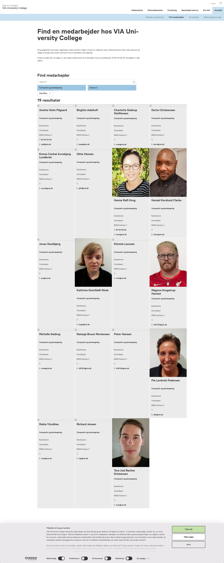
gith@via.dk (84, 188)
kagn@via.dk (84, 324)
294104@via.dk (122, 368)
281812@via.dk (85, 368)
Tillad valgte (189, 537)
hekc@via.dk (159, 234)
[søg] (134, 82)
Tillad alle (188, 529)
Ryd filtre (43, 93)
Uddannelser (137, 10)
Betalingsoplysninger (213, 17)
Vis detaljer (141, 558)
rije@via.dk (83, 458)
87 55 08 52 (121, 230)
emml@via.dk (47, 188)
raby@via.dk (46, 458)
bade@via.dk (84, 144)
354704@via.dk (160, 325)
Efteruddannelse (155, 10)
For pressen (194, 17)
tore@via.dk (121, 505)
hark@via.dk (121, 234)
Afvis (189, 545)
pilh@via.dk (158, 415)
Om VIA (206, 10)
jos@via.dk (45, 278)
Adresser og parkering (154, 17)
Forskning (172, 10)
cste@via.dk (121, 144)
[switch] (84, 558)
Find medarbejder (176, 17)
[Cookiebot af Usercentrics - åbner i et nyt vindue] (31, 558)
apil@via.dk (46, 144)
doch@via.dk (159, 144)
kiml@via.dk (121, 278)
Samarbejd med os (189, 10)
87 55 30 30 (46, 140)
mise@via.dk (46, 368)
